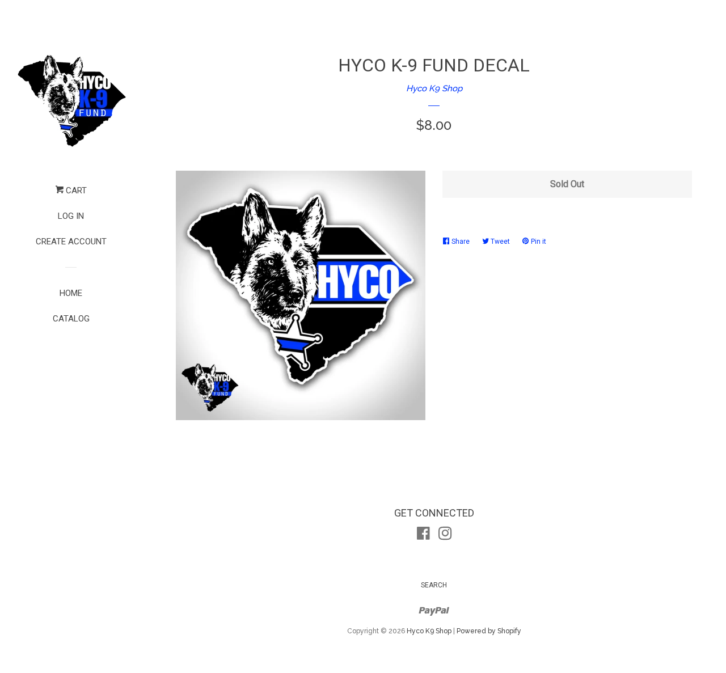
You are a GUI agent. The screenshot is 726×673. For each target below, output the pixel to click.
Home (71, 293)
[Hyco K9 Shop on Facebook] (423, 536)
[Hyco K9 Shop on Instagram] (445, 536)
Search (434, 585)
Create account (71, 241)
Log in (71, 216)
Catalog (71, 319)
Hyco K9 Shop (434, 88)
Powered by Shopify (489, 631)
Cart (75, 190)
